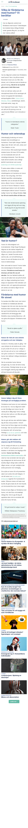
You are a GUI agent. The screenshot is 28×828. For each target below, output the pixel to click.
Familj (3, 561)
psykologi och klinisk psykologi (11, 164)
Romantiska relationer (8, 608)
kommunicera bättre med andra (12, 455)
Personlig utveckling (7, 652)
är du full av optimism (14, 432)
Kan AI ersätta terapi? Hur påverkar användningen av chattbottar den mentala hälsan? (13, 589)
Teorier (3, 630)
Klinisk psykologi (6, 695)
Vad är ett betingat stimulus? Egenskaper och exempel (12, 633)
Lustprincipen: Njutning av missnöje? (11, 676)
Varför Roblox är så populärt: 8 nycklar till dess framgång (13, 542)
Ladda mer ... (14, 701)
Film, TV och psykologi (11, 6)
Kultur (2, 6)
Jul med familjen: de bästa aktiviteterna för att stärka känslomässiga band (11, 565)
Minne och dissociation (10, 697)
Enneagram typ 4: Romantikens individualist (13, 655)
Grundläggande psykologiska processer (12, 585)
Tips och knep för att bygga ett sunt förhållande (13, 611)
